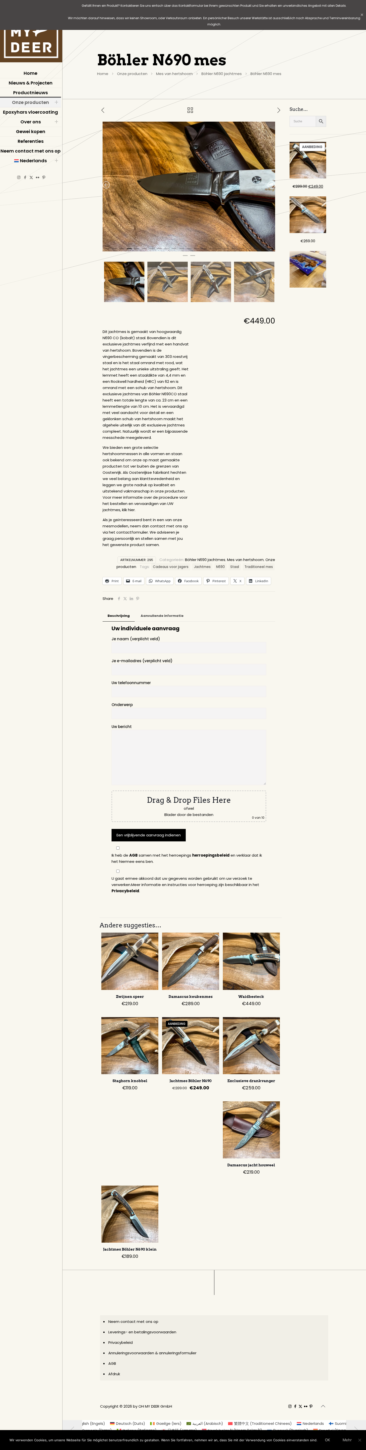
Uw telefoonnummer (131, 682)
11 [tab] (181, 250)
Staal (234, 566)
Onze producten (132, 73)
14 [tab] (203, 250)
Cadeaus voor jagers (170, 566)
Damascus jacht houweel (251, 1165)
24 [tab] (185, 257)
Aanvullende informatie (162, 615)
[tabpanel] (189, 186)
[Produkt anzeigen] (151, 939)
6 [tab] (144, 250)
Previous (103, 280)
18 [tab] (233, 250)
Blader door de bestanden (188, 814)
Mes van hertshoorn (174, 73)
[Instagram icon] (19, 177)
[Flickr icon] (37, 177)
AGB (133, 855)
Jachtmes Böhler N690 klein (130, 1249)
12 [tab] (188, 250)
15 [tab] (211, 250)
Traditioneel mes (258, 566)
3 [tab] (121, 250)
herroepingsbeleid (211, 855)
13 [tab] (196, 250)
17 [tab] (226, 250)
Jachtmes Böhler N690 (191, 1081)
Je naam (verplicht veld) (136, 639)
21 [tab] (256, 250)
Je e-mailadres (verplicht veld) (142, 660)
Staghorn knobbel (130, 1081)
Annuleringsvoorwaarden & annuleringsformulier (152, 1353)
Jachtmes (202, 566)
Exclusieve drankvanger (251, 1081)
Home (102, 73)
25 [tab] (192, 257)
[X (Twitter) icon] (31, 177)
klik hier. (128, 509)
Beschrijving (119, 615)
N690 (220, 566)
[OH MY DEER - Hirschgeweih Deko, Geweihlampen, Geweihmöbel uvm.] (31, 32)
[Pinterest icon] (44, 177)
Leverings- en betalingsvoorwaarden (142, 1332)
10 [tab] (174, 250)
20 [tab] (248, 250)
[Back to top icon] (323, 1406)
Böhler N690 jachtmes (221, 73)
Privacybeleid (125, 890)
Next (273, 280)
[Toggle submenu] (56, 102)
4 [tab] (129, 250)
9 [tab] (166, 250)
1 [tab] (106, 250)
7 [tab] (151, 250)
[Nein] (359, 1440)
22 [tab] (263, 250)
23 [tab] (271, 250)
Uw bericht (122, 726)
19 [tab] (241, 250)
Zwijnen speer (130, 996)
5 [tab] (136, 250)
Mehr (347, 1440)
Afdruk (114, 1373)
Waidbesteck (251, 996)
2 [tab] (114, 250)
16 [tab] (218, 250)
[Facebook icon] (25, 177)
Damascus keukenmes (191, 996)
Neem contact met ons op (133, 1321)
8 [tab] (159, 250)
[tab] (119, 616)
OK (327, 1440)
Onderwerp (122, 704)
